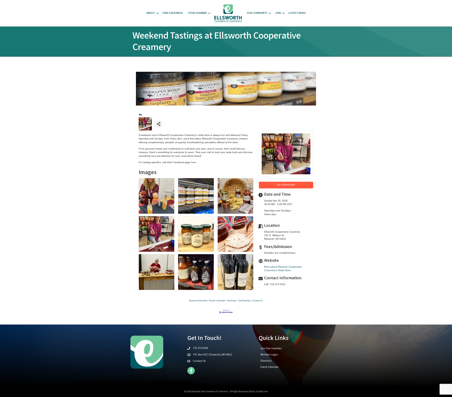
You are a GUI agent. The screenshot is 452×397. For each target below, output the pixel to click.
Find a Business (173, 13)
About (150, 13)
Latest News (297, 13)
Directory (266, 361)
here (193, 162)
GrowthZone (262, 391)
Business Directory (198, 300)
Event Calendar (269, 367)
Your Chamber (197, 13)
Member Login (269, 355)
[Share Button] (158, 124)
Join (278, 13)
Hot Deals (231, 300)
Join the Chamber (271, 349)
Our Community (257, 13)
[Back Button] (140, 115)
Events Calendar (217, 300)
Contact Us (257, 300)
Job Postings (244, 300)
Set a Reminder (286, 185)
